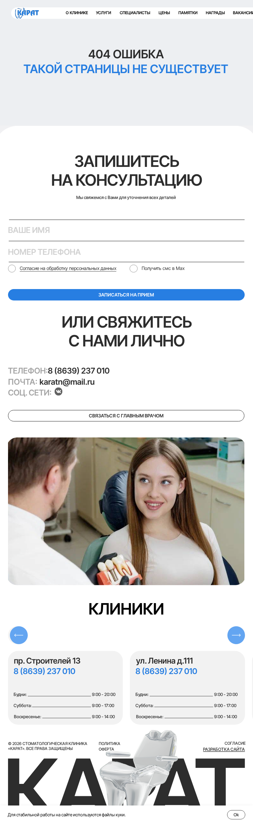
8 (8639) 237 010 (79, 370)
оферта (106, 749)
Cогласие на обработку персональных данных (68, 268)
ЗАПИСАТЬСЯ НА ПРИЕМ (126, 295)
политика (109, 743)
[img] (27, 13)
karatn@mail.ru (67, 382)
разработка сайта (224, 749)
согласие (235, 743)
